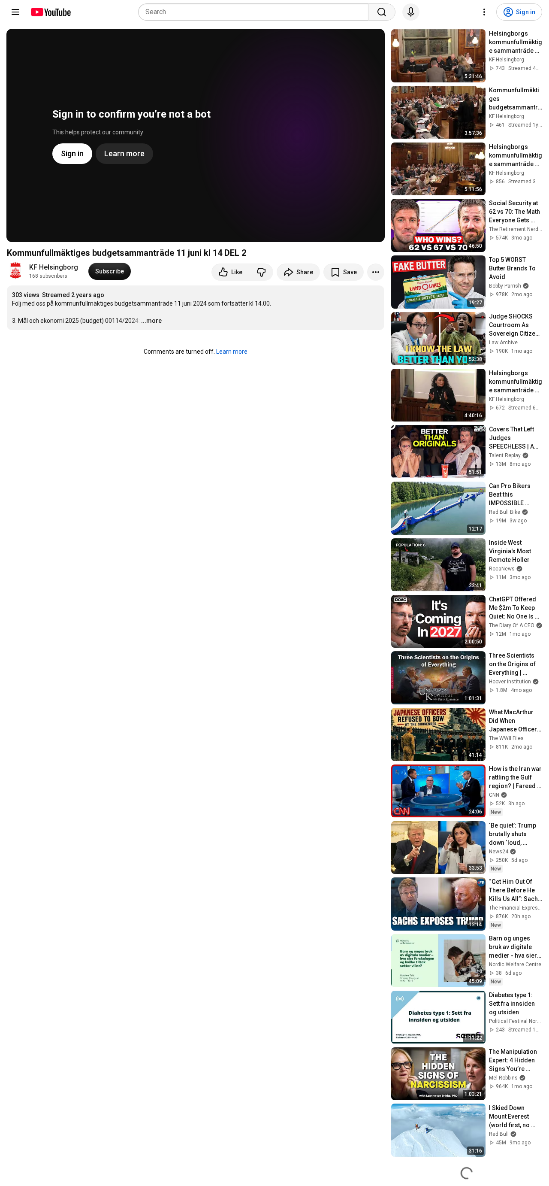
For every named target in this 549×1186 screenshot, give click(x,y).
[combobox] (255, 12)
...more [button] (151, 320)
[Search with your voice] (410, 12)
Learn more (231, 351)
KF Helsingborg (53, 267)
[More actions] (375, 272)
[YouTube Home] (50, 12)
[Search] (381, 12)
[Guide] (15, 12)
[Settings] (484, 12)
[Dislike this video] (261, 272)
